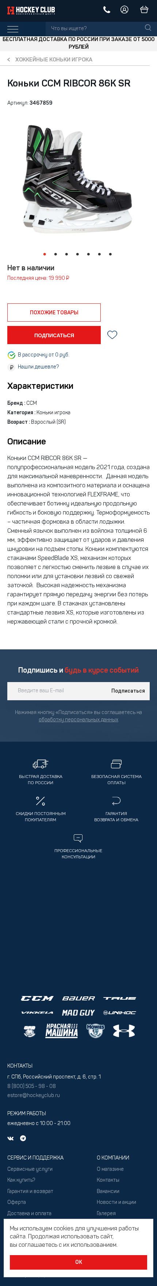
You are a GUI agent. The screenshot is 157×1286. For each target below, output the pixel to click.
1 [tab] (44, 254)
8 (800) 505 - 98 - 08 (31, 1086)
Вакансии (108, 1191)
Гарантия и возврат (30, 1191)
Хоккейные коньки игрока (53, 60)
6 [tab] (99, 254)
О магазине (110, 1169)
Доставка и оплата (29, 1214)
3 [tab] (66, 254)
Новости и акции (116, 1202)
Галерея (106, 1214)
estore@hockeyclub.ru (33, 1095)
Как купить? (21, 1180)
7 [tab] (110, 254)
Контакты (108, 1180)
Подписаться (128, 691)
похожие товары (54, 312)
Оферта (16, 1202)
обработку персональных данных (78, 720)
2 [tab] (55, 254)
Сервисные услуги (30, 1169)
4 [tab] (77, 254)
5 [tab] (88, 254)
